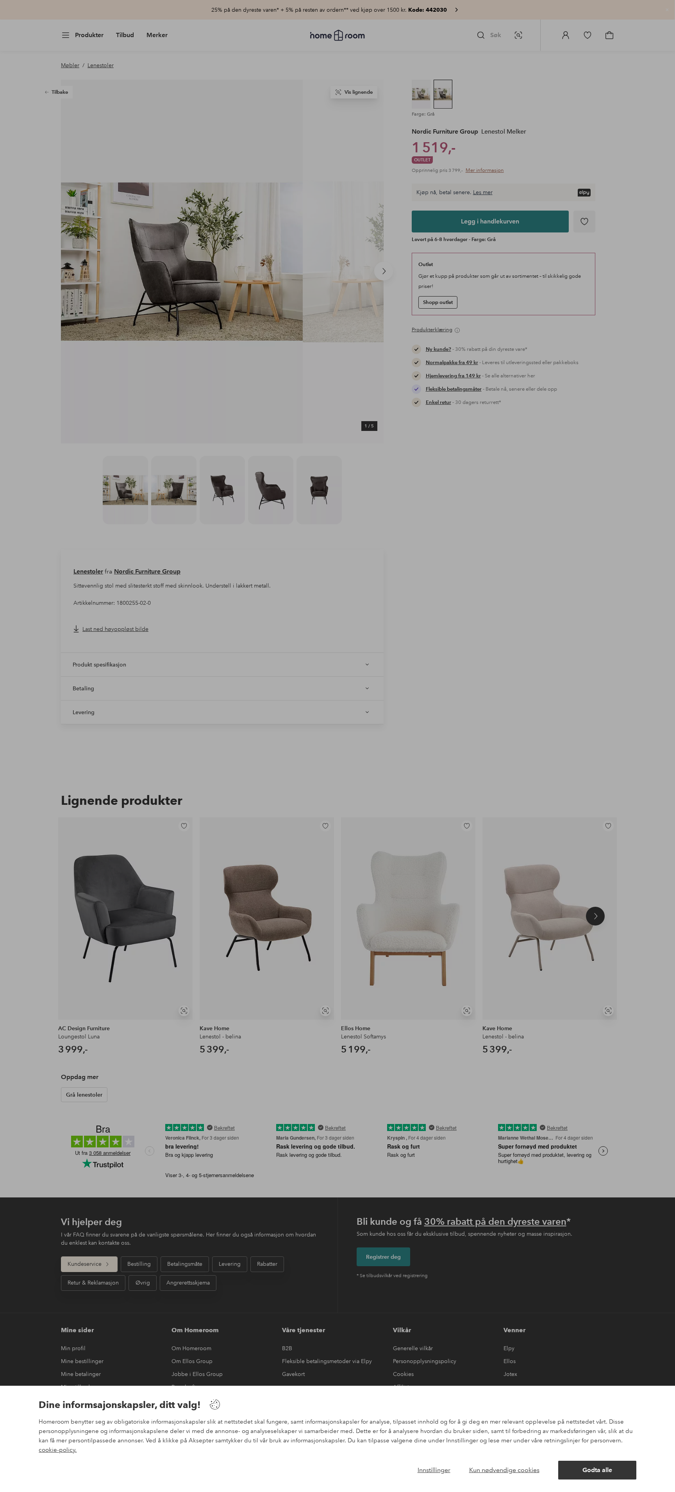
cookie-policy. (58, 1449)
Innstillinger (434, 1470)
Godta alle (597, 1470)
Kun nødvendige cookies (504, 1470)
